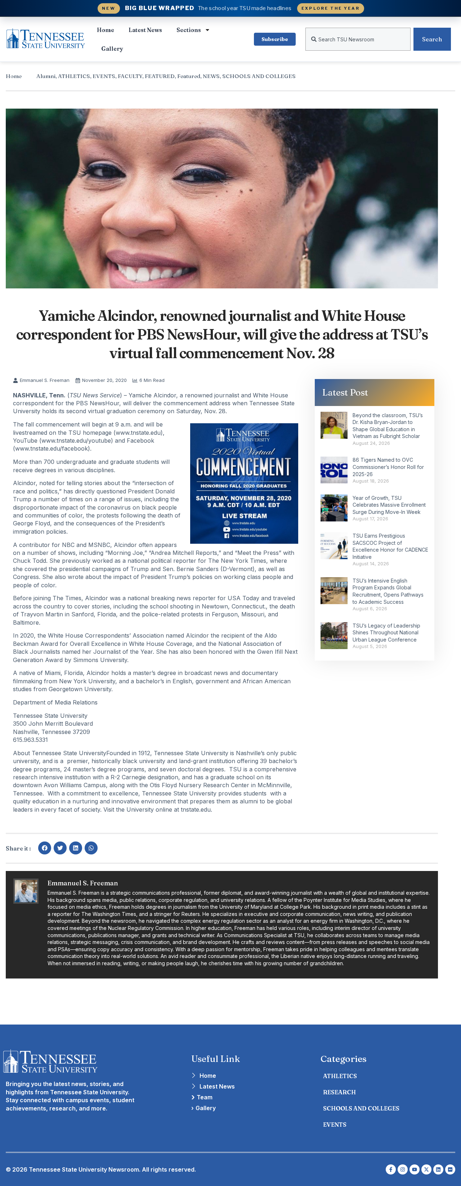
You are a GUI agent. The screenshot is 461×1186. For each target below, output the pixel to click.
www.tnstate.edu (138, 432)
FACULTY (130, 76)
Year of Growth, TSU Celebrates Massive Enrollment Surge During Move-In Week (389, 505)
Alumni (45, 76)
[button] (44, 847)
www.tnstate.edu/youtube (76, 440)
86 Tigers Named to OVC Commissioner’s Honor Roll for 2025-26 (388, 467)
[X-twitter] (426, 1169)
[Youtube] (414, 1169)
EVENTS (104, 76)
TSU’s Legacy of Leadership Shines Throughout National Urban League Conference (386, 632)
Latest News (145, 29)
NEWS (211, 76)
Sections (188, 29)
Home (105, 29)
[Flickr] (450, 1169)
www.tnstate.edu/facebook (51, 448)
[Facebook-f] (391, 1169)
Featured (188, 76)
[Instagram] (403, 1169)
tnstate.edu (196, 809)
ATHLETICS (74, 76)
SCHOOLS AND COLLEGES (259, 76)
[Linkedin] (438, 1169)
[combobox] (358, 39)
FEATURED (160, 76)
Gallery (112, 48)
